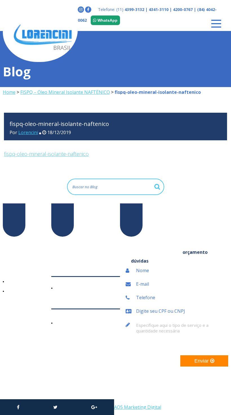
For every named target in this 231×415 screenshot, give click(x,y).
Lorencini (28, 132)
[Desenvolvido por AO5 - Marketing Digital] (135, 407)
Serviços (11, 270)
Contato (11, 312)
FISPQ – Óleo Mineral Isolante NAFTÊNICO (65, 92)
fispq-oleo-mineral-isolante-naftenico (46, 153)
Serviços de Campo (25, 291)
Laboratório (18, 281)
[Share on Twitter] (55, 407)
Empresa (12, 261)
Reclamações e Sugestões (18, 324)
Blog (7, 302)
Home (9, 92)
